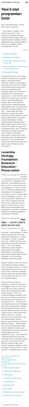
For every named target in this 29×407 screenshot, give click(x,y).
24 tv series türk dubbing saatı (10, 356)
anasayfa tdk (5, 362)
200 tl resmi (8, 388)
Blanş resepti (8, 374)
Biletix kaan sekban (10, 54)
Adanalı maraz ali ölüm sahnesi (14, 392)
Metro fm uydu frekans (11, 368)
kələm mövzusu (6, 358)
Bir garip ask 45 (9, 381)
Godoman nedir (9, 385)
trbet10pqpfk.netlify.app (10, 2)
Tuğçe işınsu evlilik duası (12, 371)
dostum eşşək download (8, 360)
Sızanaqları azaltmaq (11, 72)
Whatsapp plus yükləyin (12, 57)
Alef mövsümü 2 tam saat (12, 395)
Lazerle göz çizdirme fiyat (12, 378)
